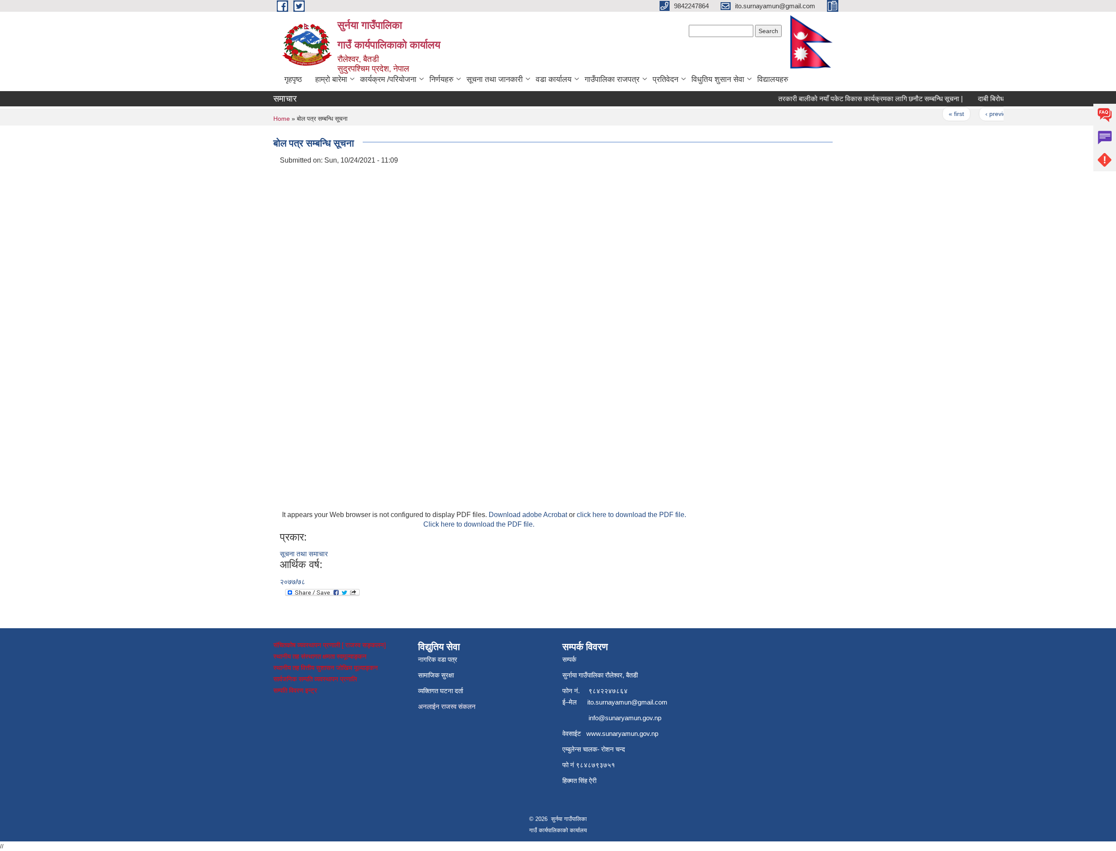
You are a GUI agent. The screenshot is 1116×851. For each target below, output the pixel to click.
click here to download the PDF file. (631, 514)
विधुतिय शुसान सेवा (717, 79)
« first (945, 113)
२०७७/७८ (292, 581)
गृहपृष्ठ (293, 79)
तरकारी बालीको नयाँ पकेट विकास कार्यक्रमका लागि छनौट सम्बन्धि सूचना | (859, 98)
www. (594, 733)
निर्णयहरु (441, 79)
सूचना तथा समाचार (304, 554)
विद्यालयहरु (772, 79)
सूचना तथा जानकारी (494, 79)
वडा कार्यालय (554, 79)
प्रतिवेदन (665, 79)
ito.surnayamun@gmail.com (627, 702)
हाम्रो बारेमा (331, 79)
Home (281, 118)
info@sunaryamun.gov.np (625, 718)
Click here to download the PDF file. (478, 524)
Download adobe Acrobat (529, 514)
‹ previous (988, 113)
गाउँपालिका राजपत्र (612, 79)
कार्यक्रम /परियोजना (388, 79)
